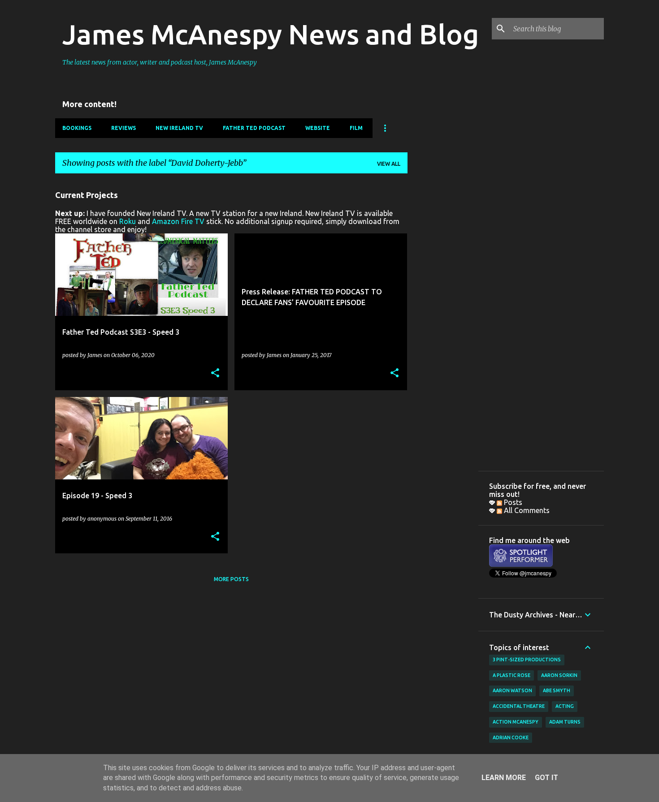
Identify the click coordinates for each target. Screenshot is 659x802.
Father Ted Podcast (254, 128)
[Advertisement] (443, 315)
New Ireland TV (179, 128)
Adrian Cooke (511, 737)
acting (564, 706)
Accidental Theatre (519, 706)
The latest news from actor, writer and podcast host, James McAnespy (159, 62)
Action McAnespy (515, 721)
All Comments (526, 510)
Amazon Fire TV (178, 221)
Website (317, 128)
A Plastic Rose (511, 675)
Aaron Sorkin (559, 675)
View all (388, 164)
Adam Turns (565, 721)
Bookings (76, 128)
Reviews (123, 128)
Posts (512, 502)
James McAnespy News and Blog (270, 34)
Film (356, 128)
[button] (215, 373)
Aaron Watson (512, 690)
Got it (546, 777)
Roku (127, 221)
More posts (231, 579)
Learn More (503, 777)
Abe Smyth (556, 690)
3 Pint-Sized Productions (527, 659)
